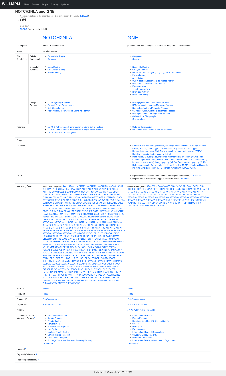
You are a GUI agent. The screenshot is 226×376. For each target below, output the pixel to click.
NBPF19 (185, 200)
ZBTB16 (160, 205)
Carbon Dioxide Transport (59, 334)
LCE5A (93, 236)
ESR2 (52, 205)
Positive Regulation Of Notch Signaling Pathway (69, 110)
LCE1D (89, 233)
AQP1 (84, 188)
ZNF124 (93, 277)
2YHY (136, 309)
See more (48, 343)
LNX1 (69, 238)
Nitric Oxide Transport (57, 337)
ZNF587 (115, 280)
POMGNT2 (68, 252)
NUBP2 (63, 247)
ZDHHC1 (66, 277)
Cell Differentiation (56, 107)
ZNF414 (53, 280)
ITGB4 (116, 216)
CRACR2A (87, 197)
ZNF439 (69, 280)
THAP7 (81, 269)
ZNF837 (76, 283)
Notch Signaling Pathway (59, 102)
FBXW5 (53, 208)
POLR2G (47, 252)
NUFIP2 (70, 247)
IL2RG (84, 216)
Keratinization (54, 323)
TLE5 (105, 269)
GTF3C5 (103, 211)
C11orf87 (90, 191)
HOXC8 (87, 213)
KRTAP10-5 (83, 222)
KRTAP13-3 (103, 224)
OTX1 (84, 247)
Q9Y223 (143, 304)
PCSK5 (54, 249)
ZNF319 (100, 277)
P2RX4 (91, 247)
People (45, 4)
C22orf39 (162, 186)
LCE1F (103, 233)
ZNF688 (61, 283)
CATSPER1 (114, 191)
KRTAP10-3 (72, 222)
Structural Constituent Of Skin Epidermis (150, 320)
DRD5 (92, 202)
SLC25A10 (117, 260)
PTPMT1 (68, 255)
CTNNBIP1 (60, 200)
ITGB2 (110, 216)
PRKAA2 (83, 252)
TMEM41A (68, 272)
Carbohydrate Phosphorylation (145, 116)
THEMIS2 (89, 269)
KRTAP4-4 (174, 197)
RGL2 (63, 258)
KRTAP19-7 (188, 194)
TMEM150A (48, 272)
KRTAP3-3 (132, 197)
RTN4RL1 (96, 258)
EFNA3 (99, 202)
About (27, 4)
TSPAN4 (69, 274)
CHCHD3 (98, 194)
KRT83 (106, 219)
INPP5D (99, 216)
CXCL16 (81, 200)
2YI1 (142, 309)
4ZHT (152, 309)
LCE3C (66, 236)
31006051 (185, 178)
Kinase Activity (139, 86)
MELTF (60, 241)
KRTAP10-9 (116, 222)
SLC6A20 (81, 263)
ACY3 (65, 186)
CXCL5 (88, 200)
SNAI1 (45, 266)
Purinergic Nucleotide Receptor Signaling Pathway (70, 340)
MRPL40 (81, 241)
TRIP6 (198, 202)
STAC (109, 266)
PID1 (89, 249)
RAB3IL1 (105, 255)
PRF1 (76, 252)
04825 (130, 293)
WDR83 (145, 205)
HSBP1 (103, 213)
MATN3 (53, 241)
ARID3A (97, 188)
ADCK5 (113, 186)
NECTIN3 (68, 244)
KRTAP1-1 (204, 188)
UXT (105, 274)
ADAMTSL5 (104, 186)
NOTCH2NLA (57, 37)
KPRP (93, 219)
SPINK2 (87, 266)
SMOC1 (116, 263)
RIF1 (149, 202)
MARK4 (46, 241)
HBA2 (51, 213)
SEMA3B (57, 260)
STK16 (115, 266)
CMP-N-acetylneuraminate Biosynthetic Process (153, 110)
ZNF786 (69, 283)
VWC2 (138, 205)
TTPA (75, 274)
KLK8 (87, 219)
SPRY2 (162, 202)
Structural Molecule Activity (144, 334)
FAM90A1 (105, 205)
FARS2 (113, 205)
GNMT (89, 211)
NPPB (117, 244)
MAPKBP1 (114, 238)
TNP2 (93, 272)
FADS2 (68, 205)
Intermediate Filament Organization (148, 331)
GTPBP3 (131, 188)
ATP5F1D (47, 191)
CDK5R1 (77, 194)
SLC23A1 (108, 260)
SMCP (110, 263)
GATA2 (113, 208)
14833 (45, 293)
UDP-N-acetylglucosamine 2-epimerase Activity (153, 80)
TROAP (53, 274)
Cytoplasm (52, 59)
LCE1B (82, 233)
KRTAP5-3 (80, 230)
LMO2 (64, 238)
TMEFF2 (112, 269)
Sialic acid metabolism (142, 126)
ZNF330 (115, 277)
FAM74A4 (95, 205)
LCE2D (52, 236)
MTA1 (88, 241)
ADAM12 (73, 186)
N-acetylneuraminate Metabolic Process (150, 107)
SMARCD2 (91, 263)
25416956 (84, 15)
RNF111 (69, 258)
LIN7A (106, 236)
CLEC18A (61, 197)
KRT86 (196, 188)
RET (58, 258)
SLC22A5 (99, 260)
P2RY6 (105, 247)
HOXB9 (80, 213)
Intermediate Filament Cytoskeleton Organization (154, 340)
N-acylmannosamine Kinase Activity (148, 83)
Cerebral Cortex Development (61, 105)
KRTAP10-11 (60, 222)
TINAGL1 (98, 269)
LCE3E (79, 236)
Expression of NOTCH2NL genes (62, 132)
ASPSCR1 (106, 188)
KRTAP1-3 (132, 191)
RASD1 (120, 255)
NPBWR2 (102, 244)
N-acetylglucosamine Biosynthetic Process (151, 102)
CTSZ (74, 200)
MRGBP (73, 241)
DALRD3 (121, 200)
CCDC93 (55, 194)
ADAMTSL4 (93, 186)
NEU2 (82, 244)
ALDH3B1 (57, 188)
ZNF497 (92, 280)
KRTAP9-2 (120, 230)
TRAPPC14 (108, 272)
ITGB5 (45, 219)
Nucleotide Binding (140, 66)
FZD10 (81, 208)
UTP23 (99, 274)
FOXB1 (61, 208)
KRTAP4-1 (142, 197)
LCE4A (86, 236)
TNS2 (99, 272)
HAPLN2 (120, 211)
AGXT (120, 186)
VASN (110, 274)
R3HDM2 (96, 255)
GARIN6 (105, 208)
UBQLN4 (91, 274)
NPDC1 (110, 244)
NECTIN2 (59, 244)
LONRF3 (77, 238)
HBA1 (45, 213)
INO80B (91, 216)
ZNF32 (108, 277)
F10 (57, 205)
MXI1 (105, 241)
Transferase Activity (141, 89)
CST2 (45, 200)
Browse (35, 4)
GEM (119, 208)
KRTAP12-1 (48, 224)
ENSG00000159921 (136, 299)
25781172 (196, 175)
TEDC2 (74, 269)
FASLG (120, 205)
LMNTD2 (57, 238)
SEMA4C (66, 260)
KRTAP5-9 (110, 230)
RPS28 (88, 258)
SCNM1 (104, 258)
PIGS (94, 249)
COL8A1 (78, 197)
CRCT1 (95, 197)
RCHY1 (46, 258)
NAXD (51, 244)
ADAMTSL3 (82, 186)
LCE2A (109, 233)
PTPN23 (77, 255)
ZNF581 (107, 280)
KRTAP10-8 (105, 222)
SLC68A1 (72, 263)
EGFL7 (196, 186)
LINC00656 (47, 238)
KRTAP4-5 (49, 230)
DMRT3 (71, 202)
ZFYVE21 (84, 277)
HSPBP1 (47, 216)
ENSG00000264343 (51, 299)
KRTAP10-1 (115, 219)
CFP (168, 186)
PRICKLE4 (141, 202)
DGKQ (58, 202)
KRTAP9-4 (57, 233)
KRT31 (162, 188)
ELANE (113, 202)
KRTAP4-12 (100, 227)
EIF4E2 (106, 202)
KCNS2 (59, 219)
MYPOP (120, 241)
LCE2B (116, 233)
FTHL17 (74, 208)
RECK (52, 258)
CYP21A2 (96, 200)
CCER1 (62, 194)
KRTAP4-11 (89, 227)
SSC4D (176, 202)
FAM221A (86, 205)
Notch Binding (54, 66)
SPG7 (80, 266)
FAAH (62, 205)
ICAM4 (61, 216)
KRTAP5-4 (90, 230)
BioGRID (24, 29)
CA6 (96, 191)
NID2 (192, 200)
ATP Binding (137, 77)
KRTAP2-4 (57, 227)
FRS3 (67, 208)
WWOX (152, 205)
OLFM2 (78, 247)
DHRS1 (64, 202)
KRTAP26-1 (68, 227)
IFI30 (67, 216)
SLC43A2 (56, 263)
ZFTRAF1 (75, 277)
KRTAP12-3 (70, 224)
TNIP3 (82, 272)
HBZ (56, 213)
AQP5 (90, 188)
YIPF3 (59, 277)
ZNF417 (61, 280)
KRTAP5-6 (100, 230)
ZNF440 (76, 280)
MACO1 (105, 238)
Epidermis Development (58, 326)
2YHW (130, 309)
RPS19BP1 (79, 258)
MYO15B (112, 241)
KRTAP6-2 (204, 197)
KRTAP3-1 (78, 227)
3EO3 (146, 309)
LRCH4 (84, 238)
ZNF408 (46, 280)
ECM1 (189, 186)
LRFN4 (91, 238)
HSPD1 (54, 216)
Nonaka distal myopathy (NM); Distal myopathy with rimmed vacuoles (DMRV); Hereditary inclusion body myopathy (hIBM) (167, 152)
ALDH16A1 (47, 188)
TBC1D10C (56, 269)
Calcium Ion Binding (56, 69)
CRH (109, 197)
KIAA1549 (147, 188)
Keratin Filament (55, 318)
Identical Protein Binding (58, 331)
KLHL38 (80, 219)
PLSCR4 (118, 249)
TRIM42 (46, 274)
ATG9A (115, 188)
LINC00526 (114, 236)
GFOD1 (46, 211)
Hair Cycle (52, 329)
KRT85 (189, 188)
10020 (130, 288)
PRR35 (113, 252)
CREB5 (102, 197)
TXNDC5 (83, 274)
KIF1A (74, 219)
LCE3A (59, 236)
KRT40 (175, 188)
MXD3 (99, 241)
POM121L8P (57, 252)
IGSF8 (73, 216)
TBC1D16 (65, 269)
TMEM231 (58, 272)
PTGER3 (54, 255)
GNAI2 (78, 211)
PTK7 (61, 255)
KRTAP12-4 (81, 224)
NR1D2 (46, 247)
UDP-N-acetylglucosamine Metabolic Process (152, 105)
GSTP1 (96, 211)
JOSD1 (52, 219)
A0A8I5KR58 (48, 304)
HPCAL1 (95, 213)
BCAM (55, 191)
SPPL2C (95, 266)
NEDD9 (76, 244)
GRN (202, 186)
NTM (52, 247)
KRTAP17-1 (166, 194)
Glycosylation (138, 118)
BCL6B (61, 191)
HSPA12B (119, 213)
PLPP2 (110, 249)
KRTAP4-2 (110, 227)
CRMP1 (174, 186)
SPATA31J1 (63, 266)
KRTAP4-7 (59, 230)
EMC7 (120, 202)
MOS (66, 241)
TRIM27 (117, 272)
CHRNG (46, 197)
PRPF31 (91, 252)
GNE (132, 37)
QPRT (88, 255)
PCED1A (113, 247)
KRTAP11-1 (198, 191)
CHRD (118, 194)
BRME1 (81, 191)
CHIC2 (112, 194)
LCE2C (46, 236)
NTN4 (56, 247)
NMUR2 (94, 244)
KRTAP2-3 (47, 227)
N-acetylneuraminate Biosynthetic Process (151, 113)
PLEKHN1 (102, 249)
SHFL (82, 260)
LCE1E (96, 233)
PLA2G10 (131, 202)
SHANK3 (75, 260)
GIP (52, 211)
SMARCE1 (101, 263)
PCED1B (47, 249)
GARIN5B (97, 208)
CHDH (105, 194)
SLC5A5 (64, 263)
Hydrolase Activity (140, 91)
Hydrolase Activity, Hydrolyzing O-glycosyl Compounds (157, 72)
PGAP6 (69, 249)
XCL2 (53, 277)
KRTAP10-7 (94, 222)
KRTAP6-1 (194, 197)
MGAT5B (177, 200)
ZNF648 (46, 283)
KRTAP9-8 (67, 233)
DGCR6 (50, 202)
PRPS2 (99, 252)
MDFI (169, 200)
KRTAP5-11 (69, 230)
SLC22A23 (90, 260)
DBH (45, 202)
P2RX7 (98, 247)
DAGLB (113, 200)
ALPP (70, 188)
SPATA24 (53, 266)
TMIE (76, 272)
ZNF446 (84, 280)
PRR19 (106, 252)
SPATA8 (73, 266)
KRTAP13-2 (92, 224)
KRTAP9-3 (47, 233)
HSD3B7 (111, 213)
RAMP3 (112, 255)
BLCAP (68, 191)
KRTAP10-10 (48, 222)
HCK (61, 213)
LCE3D (73, 236)
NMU (88, 244)
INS (105, 216)
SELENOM (47, 260)
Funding (55, 4)
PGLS (75, 249)
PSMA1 (120, 252)
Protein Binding (54, 72)
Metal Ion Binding (140, 94)
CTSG (68, 200)
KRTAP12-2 (59, 224)
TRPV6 (61, 274)
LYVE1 (98, 238)
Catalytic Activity (140, 69)
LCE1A (76, 233)
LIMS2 (100, 236)
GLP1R (57, 211)
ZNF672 (53, 283)
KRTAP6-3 (132, 200)
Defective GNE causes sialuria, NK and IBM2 (152, 129)
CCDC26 (46, 194)
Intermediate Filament (57, 315)
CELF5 (84, 194)
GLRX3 (64, 211)
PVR (83, 255)
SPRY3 (169, 202)
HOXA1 (73, 213)
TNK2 (88, 272)
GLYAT (71, 211)
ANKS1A (77, 188)
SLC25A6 (47, 263)
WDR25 (116, 274)
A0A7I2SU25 (133, 304)
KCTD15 (66, 219)
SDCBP (112, 258)
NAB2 (45, 244)
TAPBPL (46, 269)
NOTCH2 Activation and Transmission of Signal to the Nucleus (75, 126)
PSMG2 (46, 255)
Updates (65, 4)
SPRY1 (102, 266)
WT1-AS (46, 277)
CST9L (51, 200)
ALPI (64, 188)
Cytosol (135, 59)
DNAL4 (79, 202)
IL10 (79, 216)
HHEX (66, 213)
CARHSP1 (103, 191)
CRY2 (113, 197)
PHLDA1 (83, 249)
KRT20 (100, 219)
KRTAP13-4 (114, 224)
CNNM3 (70, 197)
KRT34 (169, 188)
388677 (46, 288)
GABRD (88, 208)
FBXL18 (46, 208)
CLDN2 (53, 197)
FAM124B (76, 205)
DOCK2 (86, 202)
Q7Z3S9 (58, 304)
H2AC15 (111, 211)
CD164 (69, 194)
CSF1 (119, 197)
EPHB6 (46, 205)
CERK (91, 194)
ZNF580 (99, 280)
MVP (94, 241)
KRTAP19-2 (177, 194)
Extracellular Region (56, 56)
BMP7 (75, 191)
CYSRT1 (105, 200)
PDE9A (61, 249)
